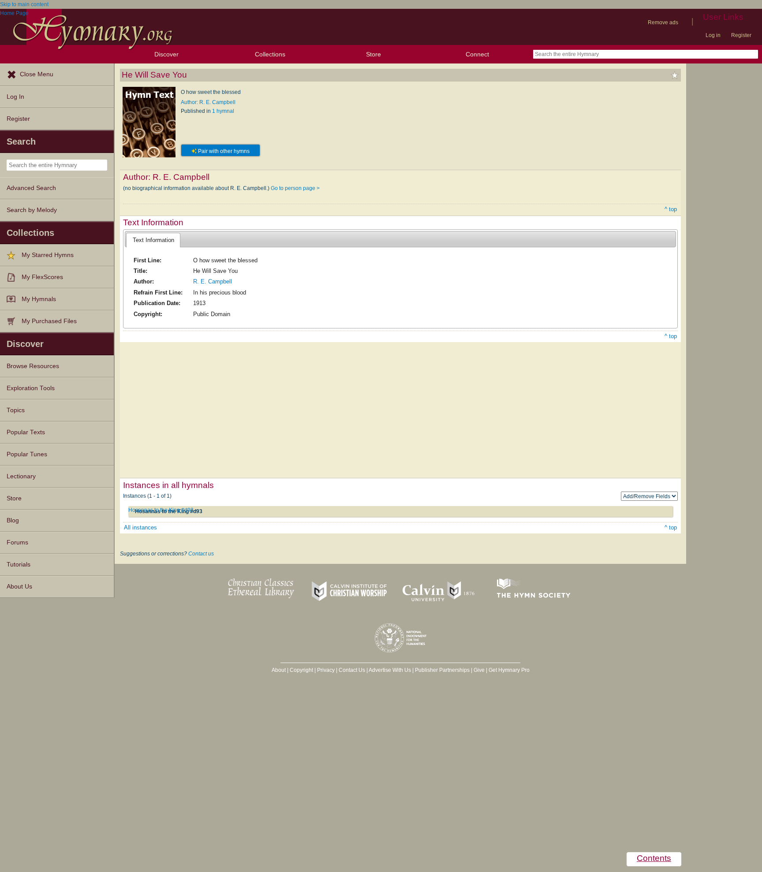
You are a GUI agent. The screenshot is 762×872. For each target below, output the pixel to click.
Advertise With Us (390, 670)
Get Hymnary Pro (509, 670)
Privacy (326, 670)
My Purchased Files (49, 321)
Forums (17, 542)
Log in (713, 35)
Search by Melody (32, 210)
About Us (19, 586)
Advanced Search (31, 188)
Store (373, 54)
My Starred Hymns (48, 255)
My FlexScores (42, 277)
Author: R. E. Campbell (208, 102)
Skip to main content (24, 4)
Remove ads (663, 22)
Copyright (301, 670)
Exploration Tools (31, 388)
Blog (13, 520)
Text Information (153, 240)
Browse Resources (33, 366)
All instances (140, 527)
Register (741, 35)
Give (479, 670)
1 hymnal (223, 111)
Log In (15, 96)
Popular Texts (26, 432)
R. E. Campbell (212, 281)
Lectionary (21, 476)
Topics (16, 410)
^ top (671, 209)
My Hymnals (39, 299)
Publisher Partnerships (442, 670)
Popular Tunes (27, 454)
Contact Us (352, 670)
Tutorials (18, 564)
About (279, 670)
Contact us (201, 554)
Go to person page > (295, 188)
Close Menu (36, 74)
